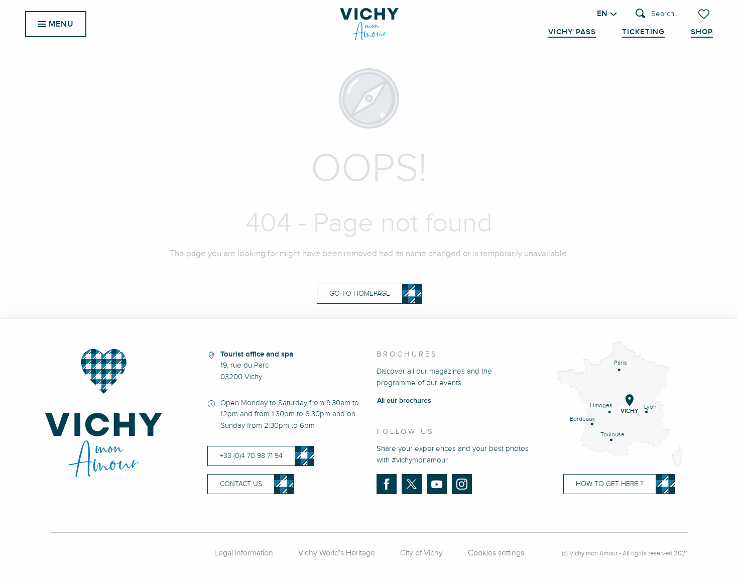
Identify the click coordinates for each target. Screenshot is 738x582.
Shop (702, 32)
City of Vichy (421, 553)
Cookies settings (496, 553)
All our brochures (404, 401)
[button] (657, 14)
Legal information (243, 553)
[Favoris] (705, 14)
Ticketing (643, 32)
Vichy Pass (572, 32)
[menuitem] (369, 24)
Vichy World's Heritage (336, 553)
